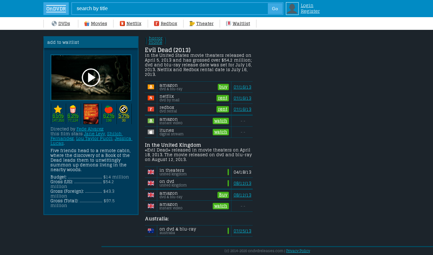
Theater (205, 23)
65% (58, 116)
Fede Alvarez (90, 129)
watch (220, 120)
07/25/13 (242, 231)
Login (307, 5)
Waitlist (241, 23)
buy (223, 86)
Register (310, 11)
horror (156, 40)
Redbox (169, 23)
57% (123, 116)
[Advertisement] (308, 131)
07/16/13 (242, 87)
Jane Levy (94, 133)
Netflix (133, 23)
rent (222, 98)
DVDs (64, 23)
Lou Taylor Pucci (94, 138)
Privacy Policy (298, 251)
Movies (99, 23)
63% (73, 116)
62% (108, 116)
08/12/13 (242, 183)
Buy (223, 194)
